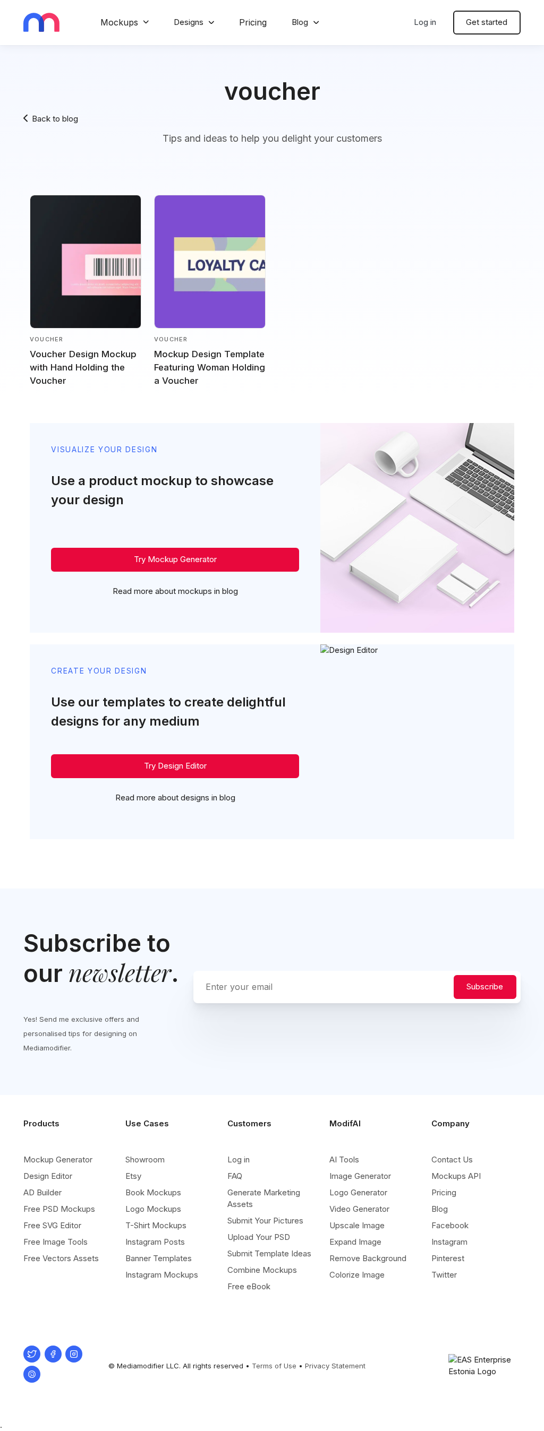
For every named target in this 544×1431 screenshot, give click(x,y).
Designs (188, 22)
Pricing (253, 22)
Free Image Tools (55, 1242)
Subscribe (484, 986)
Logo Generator (358, 1192)
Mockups (119, 22)
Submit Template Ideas (269, 1253)
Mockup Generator (57, 1159)
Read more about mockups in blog (175, 591)
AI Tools (344, 1159)
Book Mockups (153, 1192)
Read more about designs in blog (175, 797)
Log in (425, 22)
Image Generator (360, 1176)
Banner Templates (158, 1258)
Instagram (449, 1242)
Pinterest (447, 1258)
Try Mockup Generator (175, 559)
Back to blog (55, 119)
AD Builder (42, 1192)
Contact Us (452, 1159)
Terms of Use (274, 1365)
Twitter (444, 1275)
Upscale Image (357, 1225)
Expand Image (355, 1242)
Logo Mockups (153, 1209)
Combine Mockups (262, 1270)
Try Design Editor (175, 766)
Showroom (145, 1159)
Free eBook (248, 1286)
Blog (300, 22)
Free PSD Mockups (59, 1209)
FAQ (234, 1176)
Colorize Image (357, 1275)
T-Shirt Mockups (155, 1225)
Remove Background (367, 1258)
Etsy (133, 1176)
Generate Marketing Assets (263, 1198)
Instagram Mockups (161, 1275)
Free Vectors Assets (61, 1258)
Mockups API (456, 1176)
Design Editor (47, 1176)
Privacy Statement (335, 1365)
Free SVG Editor (52, 1225)
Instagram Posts (155, 1242)
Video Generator (359, 1209)
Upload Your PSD (258, 1237)
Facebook (450, 1225)
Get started (486, 22)
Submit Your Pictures (265, 1221)
